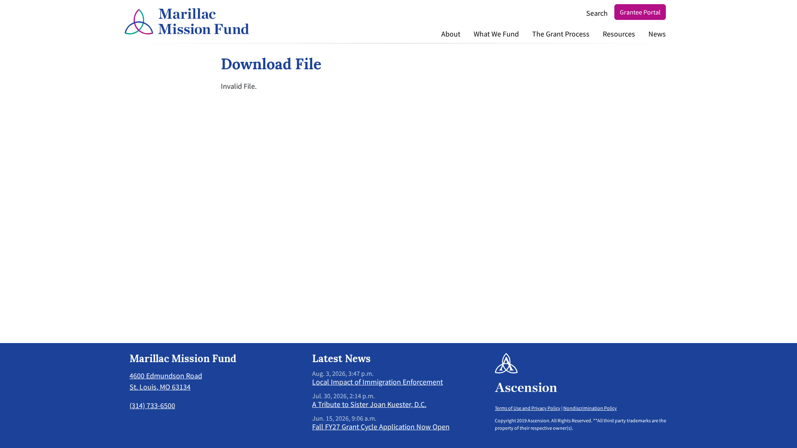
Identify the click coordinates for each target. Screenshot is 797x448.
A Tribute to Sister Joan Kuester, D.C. (369, 404)
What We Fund (496, 34)
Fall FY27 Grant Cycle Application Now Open (381, 426)
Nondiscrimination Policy (590, 408)
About (450, 34)
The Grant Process (560, 34)
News (657, 34)
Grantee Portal (640, 12)
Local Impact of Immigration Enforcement (377, 382)
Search (597, 13)
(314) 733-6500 (152, 405)
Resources (619, 34)
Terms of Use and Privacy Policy (527, 408)
